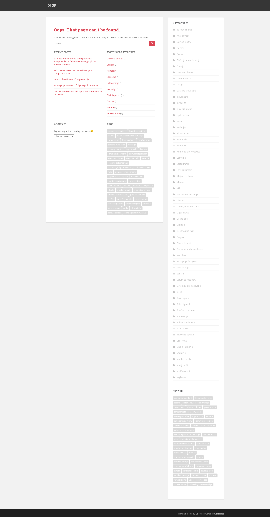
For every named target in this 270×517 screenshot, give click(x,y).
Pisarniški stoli (184, 243)
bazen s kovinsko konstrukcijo (130, 135)
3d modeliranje (184, 29)
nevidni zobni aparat (117, 181)
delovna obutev (128, 140)
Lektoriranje (113, 82)
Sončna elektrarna (186, 310)
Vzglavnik (181, 377)
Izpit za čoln (183, 115)
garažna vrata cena (116, 144)
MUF (52, 5)
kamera (143, 149)
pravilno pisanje (124, 190)
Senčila (110, 64)
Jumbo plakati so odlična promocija (72, 79)
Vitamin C (181, 352)
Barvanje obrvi (184, 41)
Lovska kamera (184, 169)
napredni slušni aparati (118, 176)
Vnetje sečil (182, 365)
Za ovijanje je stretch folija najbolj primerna (76, 85)
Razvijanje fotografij (187, 261)
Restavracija (183, 267)
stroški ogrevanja (115, 203)
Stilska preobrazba (186, 322)
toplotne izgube (133, 203)
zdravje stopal (114, 212)
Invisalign (111, 89)
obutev (126, 185)
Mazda (110, 107)
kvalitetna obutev (115, 158)
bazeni (111, 135)
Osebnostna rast (185, 230)
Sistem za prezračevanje (189, 285)
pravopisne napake (142, 190)
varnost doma (114, 208)
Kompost (111, 70)
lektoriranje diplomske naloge (121, 167)
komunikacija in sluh (138, 153)
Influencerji (182, 96)
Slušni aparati (113, 95)
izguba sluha (132, 149)
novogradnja (134, 181)
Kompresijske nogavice (188, 151)
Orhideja (181, 224)
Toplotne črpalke (185, 334)
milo (110, 172)
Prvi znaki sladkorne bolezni (191, 249)
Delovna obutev (115, 58)
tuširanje (147, 203)
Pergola (181, 237)
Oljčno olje (182, 218)
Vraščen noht (183, 371)
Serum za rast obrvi (186, 279)
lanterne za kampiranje (118, 163)
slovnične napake (124, 199)
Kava (179, 121)
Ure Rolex (182, 340)
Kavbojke (181, 127)
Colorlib (199, 513)
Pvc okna (181, 255)
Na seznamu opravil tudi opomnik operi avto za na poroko (78, 93)
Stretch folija (183, 328)
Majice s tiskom (185, 176)
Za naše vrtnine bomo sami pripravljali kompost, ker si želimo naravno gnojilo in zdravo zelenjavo (75, 61)
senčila (111, 199)
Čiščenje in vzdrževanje (188, 60)
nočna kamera (114, 185)
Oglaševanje (183, 212)
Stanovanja (182, 316)
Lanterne (111, 76)
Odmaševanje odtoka (188, 206)
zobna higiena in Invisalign (135, 212)
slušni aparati (141, 199)
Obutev (110, 101)
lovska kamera (143, 167)
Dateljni (181, 66)
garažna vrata (144, 140)
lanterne (145, 158)
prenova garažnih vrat (118, 194)
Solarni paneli (183, 304)
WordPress (219, 513)
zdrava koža (136, 208)
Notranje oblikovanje (187, 194)
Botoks (180, 54)
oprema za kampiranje (142, 185)
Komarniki (182, 139)
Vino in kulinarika (185, 346)
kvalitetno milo (132, 158)
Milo (179, 188)
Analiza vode (113, 113)
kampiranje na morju (117, 153)
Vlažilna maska (184, 358)
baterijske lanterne (137, 131)
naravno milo (137, 176)
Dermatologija (184, 78)
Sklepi (179, 291)
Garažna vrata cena (186, 90)
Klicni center (183, 133)
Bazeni (180, 47)
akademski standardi (117, 131)
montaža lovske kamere (125, 172)
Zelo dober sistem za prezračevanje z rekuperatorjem (73, 72)
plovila (111, 190)
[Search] (152, 43)
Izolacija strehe (184, 108)
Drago (180, 84)
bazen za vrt (113, 140)
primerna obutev (137, 194)
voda (125, 208)
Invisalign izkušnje (116, 149)
